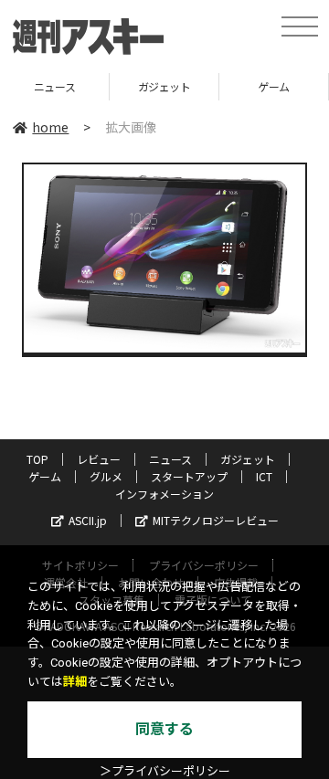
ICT (264, 476)
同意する (164, 729)
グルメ (106, 476)
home (50, 127)
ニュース (170, 459)
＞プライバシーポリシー (165, 771)
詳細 (75, 682)
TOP (37, 459)
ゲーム (242, 86)
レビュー (99, 459)
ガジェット (131, 86)
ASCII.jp (88, 520)
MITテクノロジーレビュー (216, 520)
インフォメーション (164, 493)
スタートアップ (189, 476)
